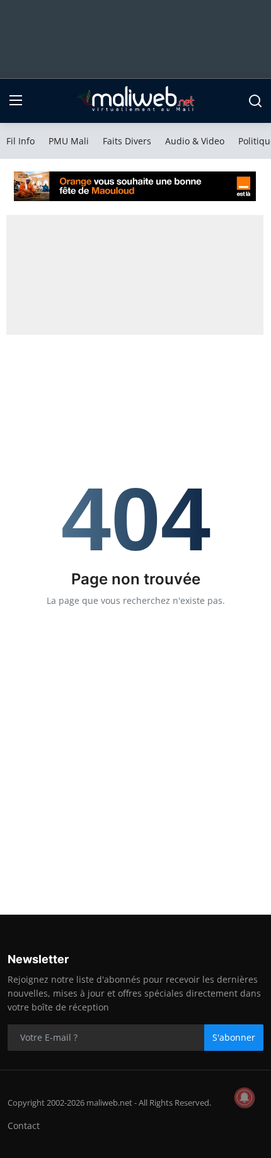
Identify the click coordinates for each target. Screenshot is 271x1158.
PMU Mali (69, 141)
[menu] (16, 101)
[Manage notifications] (244, 1097)
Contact (24, 1126)
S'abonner (233, 1037)
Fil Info (20, 141)
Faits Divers (127, 141)
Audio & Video (194, 141)
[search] (255, 101)
